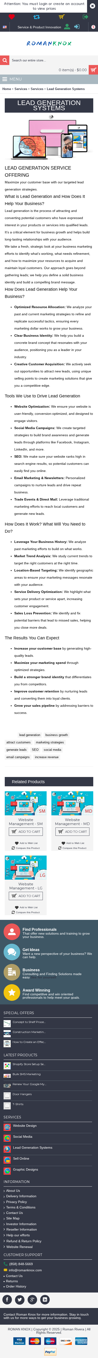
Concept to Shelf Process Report (29, 1022)
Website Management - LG (25, 886)
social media (52, 750)
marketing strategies (50, 742)
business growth (56, 735)
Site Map (13, 1218)
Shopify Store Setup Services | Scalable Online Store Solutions (29, 1064)
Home (6, 89)
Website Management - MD (72, 821)
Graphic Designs (25, 1169)
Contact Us (14, 1213)
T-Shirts (18, 1104)
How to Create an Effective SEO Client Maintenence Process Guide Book (29, 1042)
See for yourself (43, 977)
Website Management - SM (26, 821)
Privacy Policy (16, 1202)
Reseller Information (21, 1229)
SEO (35, 750)
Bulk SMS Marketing (27, 1074)
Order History (16, 1286)
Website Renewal (19, 1247)
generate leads (16, 750)
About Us (13, 1191)
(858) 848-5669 (21, 1264)
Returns (12, 1281)
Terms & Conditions (20, 1207)
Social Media (22, 1136)
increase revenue (47, 757)
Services (21, 89)
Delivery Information (21, 1196)
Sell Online (21, 1158)
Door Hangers (22, 1094)
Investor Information (21, 1224)
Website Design (25, 1125)
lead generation (29, 735)
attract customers (18, 742)
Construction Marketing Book (29, 1032)
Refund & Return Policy (23, 1241)
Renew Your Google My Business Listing (29, 1084)
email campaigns (18, 757)
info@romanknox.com (25, 1270)
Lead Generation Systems (66, 89)
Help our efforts (18, 1235)
